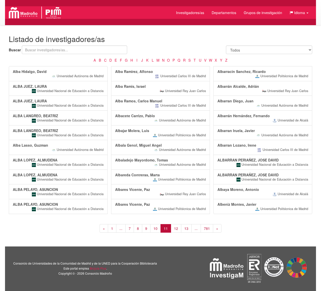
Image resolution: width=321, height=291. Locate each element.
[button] (299, 12)
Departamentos (224, 12)
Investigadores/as (190, 12)
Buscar (15, 49)
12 (176, 228)
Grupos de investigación (263, 12)
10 (155, 228)
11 (166, 228)
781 (207, 228)
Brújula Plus (98, 268)
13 (186, 228)
